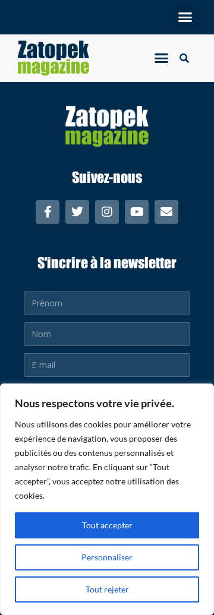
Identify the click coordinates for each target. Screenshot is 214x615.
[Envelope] (166, 212)
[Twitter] (77, 212)
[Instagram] (107, 212)
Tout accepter (107, 525)
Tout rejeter (107, 589)
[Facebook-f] (47, 212)
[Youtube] (137, 212)
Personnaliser (107, 557)
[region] (107, 499)
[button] (185, 17)
